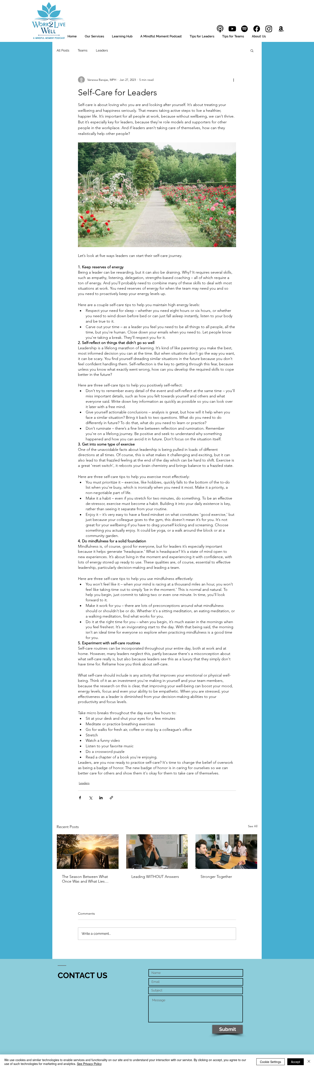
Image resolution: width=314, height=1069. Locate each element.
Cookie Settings (270, 1062)
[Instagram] (268, 28)
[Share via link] (111, 798)
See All (252, 826)
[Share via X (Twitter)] (90, 798)
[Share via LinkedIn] (101, 798)
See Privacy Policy (89, 1064)
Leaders (102, 50)
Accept (295, 1062)
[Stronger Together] (226, 851)
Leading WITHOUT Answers (155, 876)
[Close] (308, 1062)
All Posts (63, 50)
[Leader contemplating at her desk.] (157, 851)
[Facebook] (256, 28)
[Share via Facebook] (80, 798)
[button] (252, 50)
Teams (82, 50)
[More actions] (233, 79)
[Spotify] (244, 28)
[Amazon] (281, 28)
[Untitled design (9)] (220, 28)
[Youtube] (232, 28)
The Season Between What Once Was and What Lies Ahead (85, 879)
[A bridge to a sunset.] (88, 851)
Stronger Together (216, 876)
